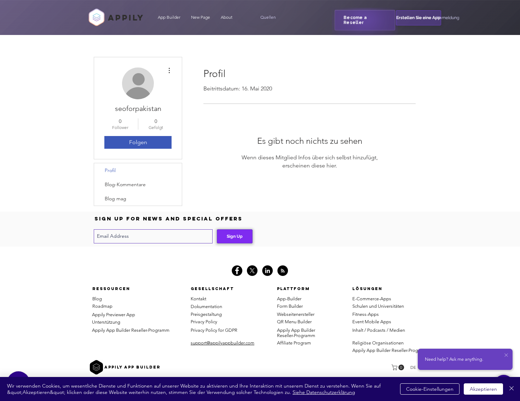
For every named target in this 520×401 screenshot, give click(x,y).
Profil (110, 170)
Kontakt (198, 298)
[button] (268, 17)
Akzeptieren (483, 389)
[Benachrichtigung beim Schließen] (506, 355)
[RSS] (282, 270)
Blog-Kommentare (125, 184)
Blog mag (115, 198)
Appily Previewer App (113, 314)
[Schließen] (511, 389)
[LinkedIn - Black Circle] (267, 270)
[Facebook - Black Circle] (237, 270)
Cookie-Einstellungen (429, 389)
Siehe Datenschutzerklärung (324, 392)
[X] (252, 270)
